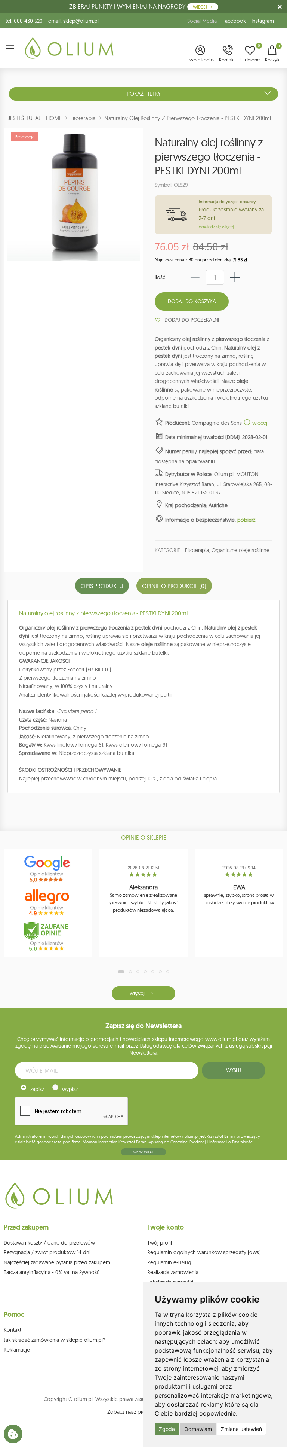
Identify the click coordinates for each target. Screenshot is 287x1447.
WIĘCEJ (200, 7)
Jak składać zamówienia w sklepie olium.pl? (54, 1340)
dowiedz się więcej (216, 226)
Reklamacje (17, 1349)
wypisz (70, 1089)
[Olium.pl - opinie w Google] (48, 869)
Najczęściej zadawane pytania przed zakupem (57, 1262)
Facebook (234, 21)
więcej (259, 423)
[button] (200, 54)
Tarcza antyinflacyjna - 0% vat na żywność (51, 1272)
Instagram (262, 21)
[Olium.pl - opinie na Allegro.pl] (48, 903)
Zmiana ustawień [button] (241, 1429)
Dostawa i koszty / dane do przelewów (49, 1242)
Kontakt (12, 1329)
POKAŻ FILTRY (144, 93)
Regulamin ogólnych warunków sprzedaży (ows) (203, 1252)
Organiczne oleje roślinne (241, 550)
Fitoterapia (197, 550)
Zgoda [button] (167, 1429)
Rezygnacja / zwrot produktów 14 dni (47, 1252)
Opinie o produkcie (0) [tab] (174, 586)
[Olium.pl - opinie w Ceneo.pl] (48, 936)
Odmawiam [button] (198, 1429)
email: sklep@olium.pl (73, 21)
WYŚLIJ (233, 1070)
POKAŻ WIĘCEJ (143, 1151)
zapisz (37, 1089)
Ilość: (160, 277)
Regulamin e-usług (169, 1262)
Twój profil (159, 1242)
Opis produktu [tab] (102, 586)
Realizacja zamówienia (172, 1272)
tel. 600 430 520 (24, 21)
